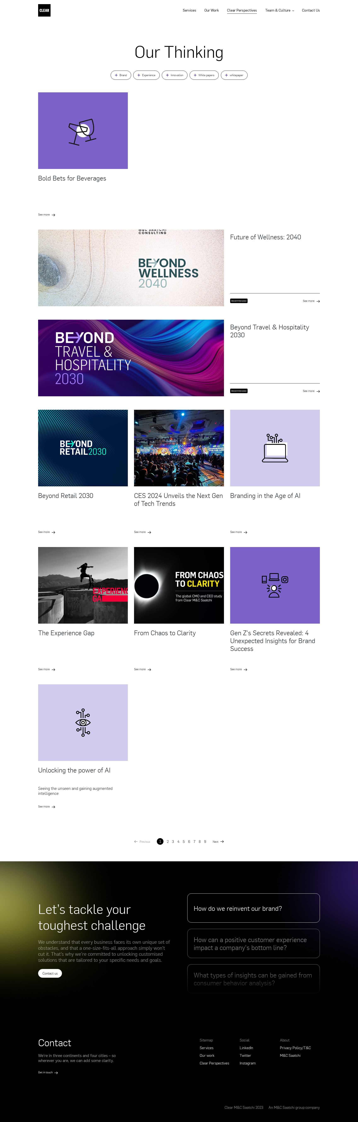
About (284, 1040)
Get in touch (45, 1072)
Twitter (245, 1055)
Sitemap (206, 1040)
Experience (148, 75)
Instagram (248, 1063)
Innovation (177, 75)
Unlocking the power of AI (74, 770)
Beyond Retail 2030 (65, 495)
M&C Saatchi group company (297, 1107)
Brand (123, 75)
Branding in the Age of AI (265, 495)
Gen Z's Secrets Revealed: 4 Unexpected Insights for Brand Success (272, 640)
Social (244, 1040)
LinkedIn (246, 1047)
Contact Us (311, 10)
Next (215, 841)
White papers (206, 75)
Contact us (50, 973)
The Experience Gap (66, 632)
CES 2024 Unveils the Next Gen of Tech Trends (178, 499)
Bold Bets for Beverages (72, 178)
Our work (207, 1055)
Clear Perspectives (242, 10)
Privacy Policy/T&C (295, 1047)
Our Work (211, 10)
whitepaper (236, 75)
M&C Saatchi (290, 1055)
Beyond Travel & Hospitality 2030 (269, 331)
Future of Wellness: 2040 (265, 237)
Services (189, 10)
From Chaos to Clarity (165, 632)
